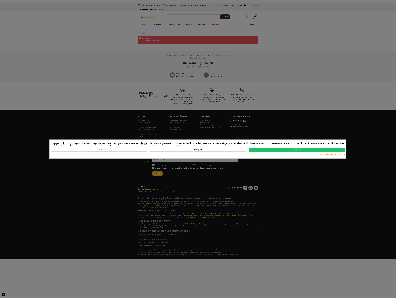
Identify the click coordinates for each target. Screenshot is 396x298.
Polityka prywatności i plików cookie (332, 154)
